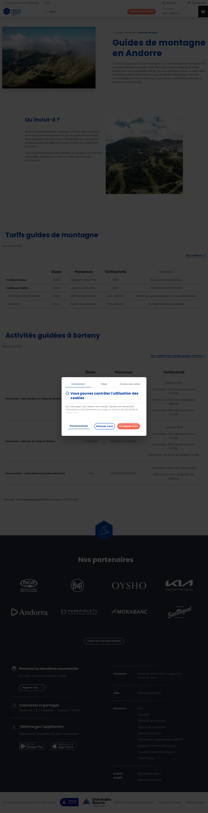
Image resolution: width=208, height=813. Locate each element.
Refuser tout (104, 426)
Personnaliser (79, 426)
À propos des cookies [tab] (130, 384)
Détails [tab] (104, 384)
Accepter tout (128, 426)
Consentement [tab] (78, 384)
